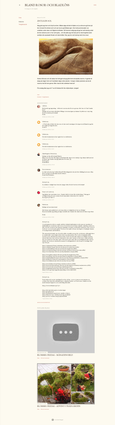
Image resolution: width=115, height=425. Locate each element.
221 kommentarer (45, 358)
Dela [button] (20, 17)
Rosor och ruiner (47, 192)
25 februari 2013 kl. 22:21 (48, 129)
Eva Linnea (45, 169)
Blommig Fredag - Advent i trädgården (58, 406)
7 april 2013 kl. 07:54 (47, 298)
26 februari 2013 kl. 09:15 (48, 187)
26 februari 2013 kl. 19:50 (48, 217)
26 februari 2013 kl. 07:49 (48, 164)
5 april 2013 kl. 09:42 (47, 272)
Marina (44, 204)
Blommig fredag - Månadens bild (55, 355)
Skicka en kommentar (43, 302)
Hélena (44, 121)
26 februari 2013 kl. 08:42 (48, 177)
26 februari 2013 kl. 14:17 (48, 199)
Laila (43, 106)
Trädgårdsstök (23, 24)
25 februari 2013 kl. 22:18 (48, 116)
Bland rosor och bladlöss (47, 5)
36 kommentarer (45, 409)
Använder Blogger (58, 419)
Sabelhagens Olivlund (48, 153)
